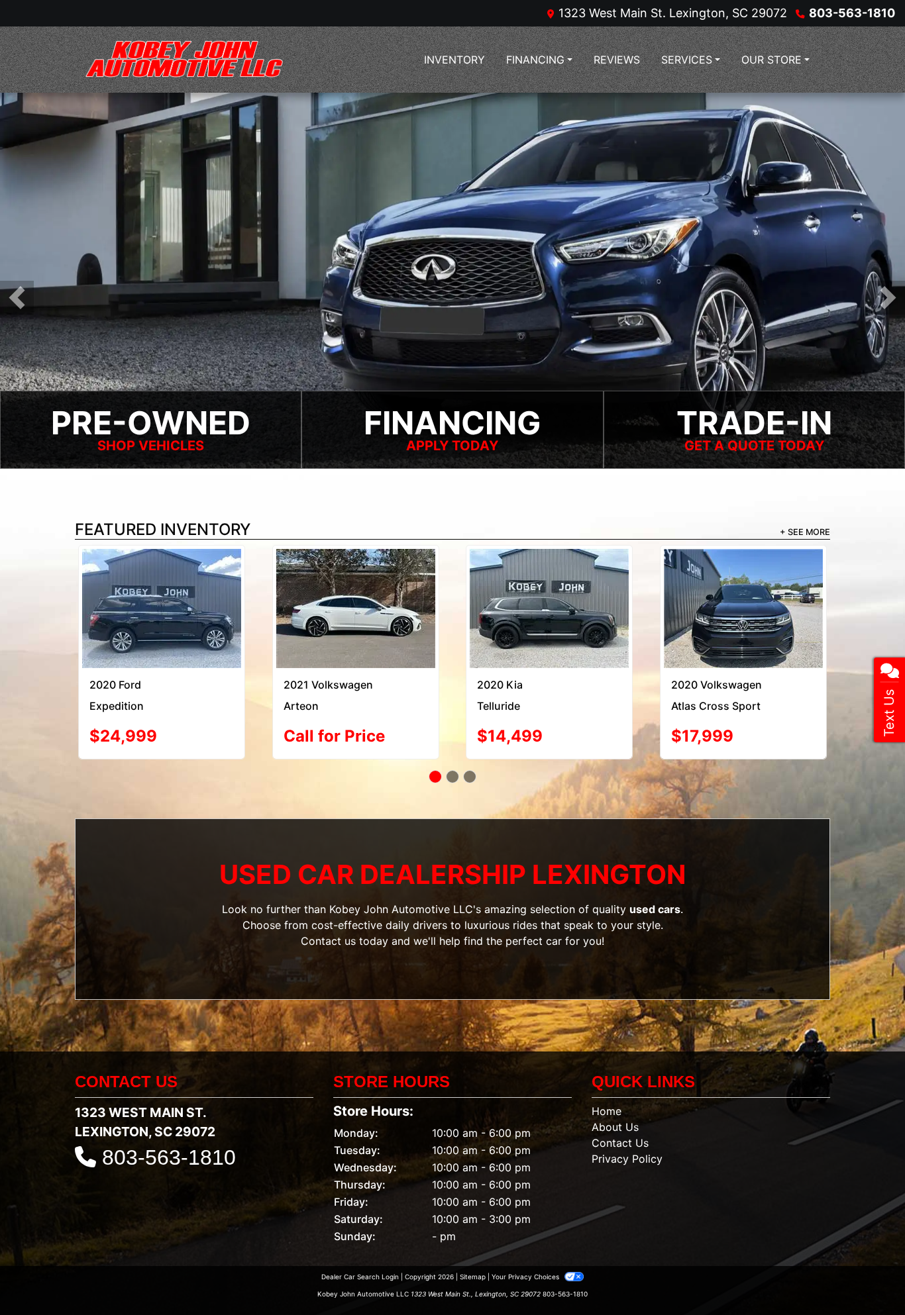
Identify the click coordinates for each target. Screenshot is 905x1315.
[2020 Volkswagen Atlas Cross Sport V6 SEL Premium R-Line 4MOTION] (355, 588)
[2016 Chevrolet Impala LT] (743, 583)
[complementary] (865, 1275)
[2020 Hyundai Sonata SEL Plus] (161, 581)
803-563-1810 (852, 13)
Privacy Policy (627, 1118)
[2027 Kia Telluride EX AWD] (549, 580)
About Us (615, 1086)
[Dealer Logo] (184, 59)
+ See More (805, 532)
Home (606, 1070)
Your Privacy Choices (526, 1236)
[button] (17, 298)
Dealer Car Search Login (360, 1236)
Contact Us (620, 1102)
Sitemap (473, 1236)
